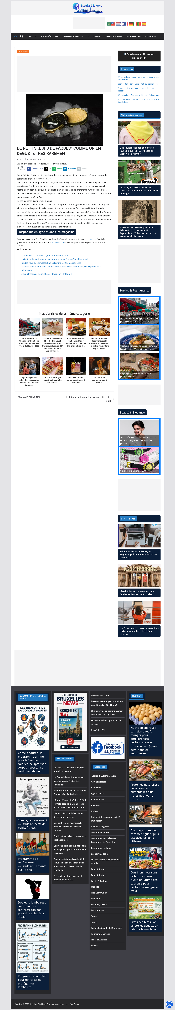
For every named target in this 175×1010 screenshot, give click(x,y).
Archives (95, 811)
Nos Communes (99, 892)
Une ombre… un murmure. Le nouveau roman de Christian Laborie (68, 827)
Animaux (95, 805)
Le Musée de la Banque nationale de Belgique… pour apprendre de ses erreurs (70, 849)
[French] (126, 23)
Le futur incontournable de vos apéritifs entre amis (88, 399)
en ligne (93, 239)
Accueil (33, 36)
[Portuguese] (139, 23)
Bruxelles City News (38, 1004)
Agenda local (97, 793)
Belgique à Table (114, 36)
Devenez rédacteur (100, 695)
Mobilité (95, 886)
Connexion (150, 36)
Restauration (23, 51)
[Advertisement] (89, 23)
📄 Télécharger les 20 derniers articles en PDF (139, 56)
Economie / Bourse (100, 853)
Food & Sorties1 (99, 875)
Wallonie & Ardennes (73, 36)
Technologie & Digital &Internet (106, 928)
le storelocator (58, 242)
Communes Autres (100, 832)
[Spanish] (144, 23)
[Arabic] (109, 23)
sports (94, 922)
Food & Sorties (98, 869)
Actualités (96, 787)
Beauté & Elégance (100, 826)
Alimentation (97, 799)
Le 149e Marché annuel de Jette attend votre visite (45, 255)
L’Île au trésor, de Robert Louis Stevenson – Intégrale (46, 274)
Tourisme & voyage (100, 934)
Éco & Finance (95, 36)
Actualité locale (98, 781)
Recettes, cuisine (99, 904)
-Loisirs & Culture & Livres (103, 775)
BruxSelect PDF (133, 36)
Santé (94, 916)
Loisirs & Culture (99, 881)
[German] (131, 23)
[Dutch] (118, 23)
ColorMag (61, 1004)
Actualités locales (50, 36)
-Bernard (22, 159)
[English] (122, 23)
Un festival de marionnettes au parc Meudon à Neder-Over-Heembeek (55, 259)
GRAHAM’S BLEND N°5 (29, 397)
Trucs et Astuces (99, 939)
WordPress (74, 1004)
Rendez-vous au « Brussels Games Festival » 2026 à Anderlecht (51, 262)
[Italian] (135, 23)
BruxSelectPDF (98, 730)
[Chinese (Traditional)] (113, 23)
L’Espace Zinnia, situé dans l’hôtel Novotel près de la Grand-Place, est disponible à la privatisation (70, 804)
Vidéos (94, 945)
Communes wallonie (101, 848)
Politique (95, 898)
